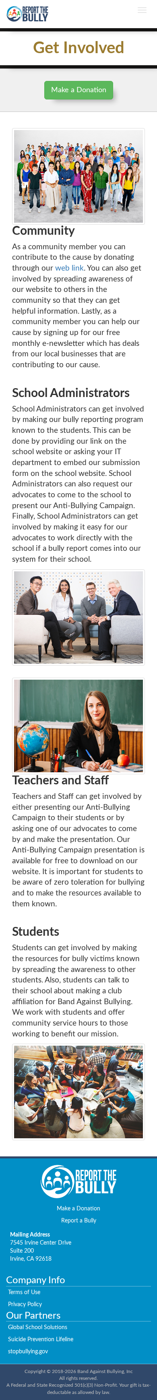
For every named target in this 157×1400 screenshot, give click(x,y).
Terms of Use (24, 1292)
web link (69, 268)
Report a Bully (78, 1221)
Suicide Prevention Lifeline (40, 1339)
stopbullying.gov (28, 1352)
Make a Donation (78, 90)
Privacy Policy (25, 1304)
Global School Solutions (37, 1327)
